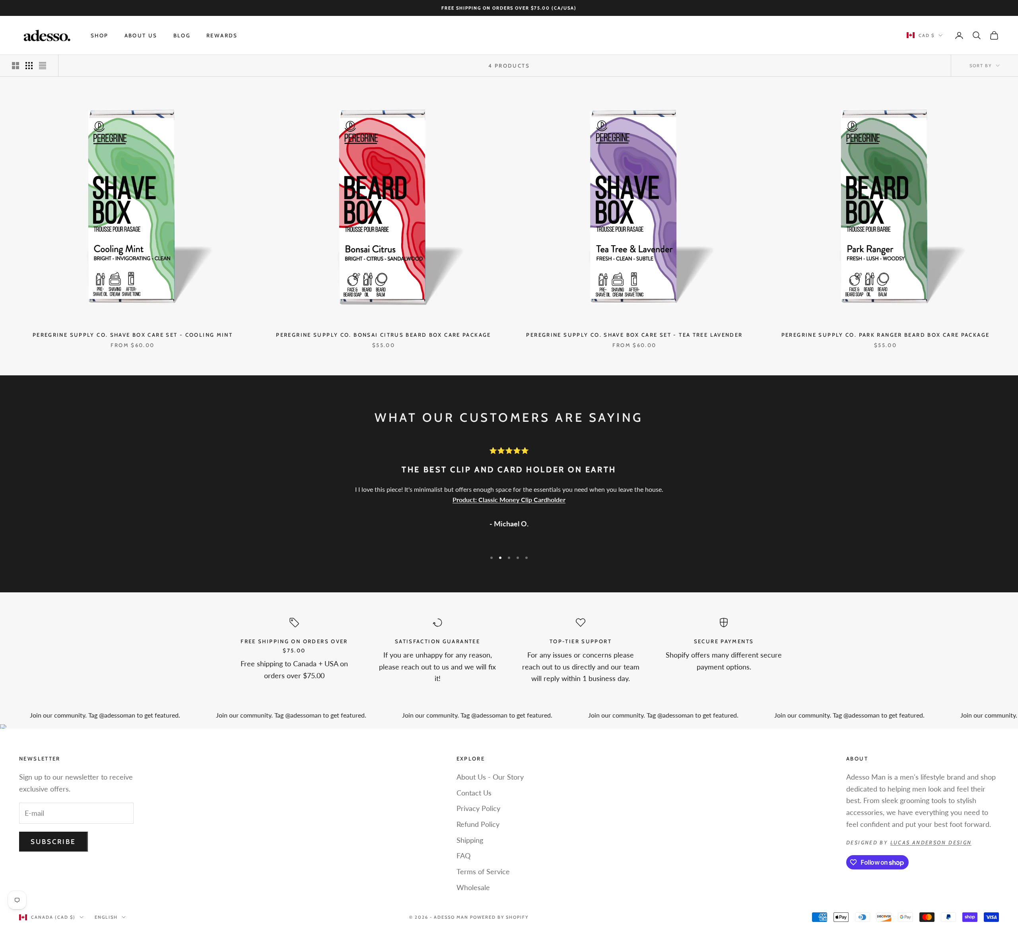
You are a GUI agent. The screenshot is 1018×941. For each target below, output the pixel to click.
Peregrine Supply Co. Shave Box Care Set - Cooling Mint (133, 335)
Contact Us (474, 792)
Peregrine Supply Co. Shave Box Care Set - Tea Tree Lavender (634, 335)
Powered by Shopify (499, 917)
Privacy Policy (478, 808)
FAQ (463, 855)
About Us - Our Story (490, 776)
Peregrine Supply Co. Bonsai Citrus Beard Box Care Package (383, 335)
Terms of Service (483, 871)
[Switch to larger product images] (15, 65)
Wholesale (473, 887)
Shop (100, 35)
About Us (140, 35)
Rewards (222, 35)
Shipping (470, 840)
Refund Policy (478, 824)
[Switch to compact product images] (42, 65)
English (106, 917)
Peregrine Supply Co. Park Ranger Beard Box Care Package (885, 335)
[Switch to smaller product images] (29, 65)
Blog (182, 35)
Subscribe (53, 842)
